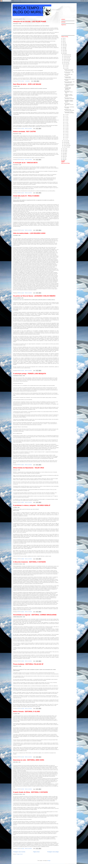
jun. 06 (65, 134)
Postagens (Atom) (19, 854)
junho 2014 (66, 63)
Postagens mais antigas (53, 851)
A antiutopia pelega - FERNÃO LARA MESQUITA (29, 373)
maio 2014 (65, 140)
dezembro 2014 (66, 54)
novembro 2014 (66, 56)
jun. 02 (65, 137)
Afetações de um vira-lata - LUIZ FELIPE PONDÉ (29, 21)
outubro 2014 (66, 57)
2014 (64, 53)
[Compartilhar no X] (36, 81)
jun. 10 (65, 128)
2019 (64, 45)
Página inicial (36, 851)
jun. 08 (65, 131)
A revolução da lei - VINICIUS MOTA (25, 162)
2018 (64, 47)
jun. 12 (65, 125)
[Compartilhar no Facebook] (37, 81)
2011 (64, 151)
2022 (64, 41)
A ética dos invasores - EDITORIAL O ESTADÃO (29, 562)
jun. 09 (65, 129)
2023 (64, 39)
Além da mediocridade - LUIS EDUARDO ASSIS (29, 233)
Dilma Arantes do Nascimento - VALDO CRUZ (28, 468)
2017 (64, 48)
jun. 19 (65, 119)
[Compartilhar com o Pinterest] (38, 81)
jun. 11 (65, 126)
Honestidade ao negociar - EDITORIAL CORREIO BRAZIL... (68, 101)
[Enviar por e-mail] (34, 81)
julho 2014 (65, 62)
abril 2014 (65, 142)
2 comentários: (27, 81)
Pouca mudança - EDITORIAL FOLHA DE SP (28, 664)
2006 (64, 159)
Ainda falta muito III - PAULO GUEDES (26, 196)
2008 (64, 156)
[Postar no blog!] (35, 81)
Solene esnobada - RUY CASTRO (24, 131)
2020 (64, 44)
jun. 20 (65, 117)
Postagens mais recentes (19, 851)
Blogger (49, 860)
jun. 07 (65, 132)
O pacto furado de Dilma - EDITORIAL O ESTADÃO (30, 792)
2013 (64, 148)
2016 (64, 50)
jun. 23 (65, 68)
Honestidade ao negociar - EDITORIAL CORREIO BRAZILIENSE (35, 615)
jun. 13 (65, 123)
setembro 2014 (66, 59)
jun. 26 (65, 65)
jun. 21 (65, 116)
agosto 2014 (66, 60)
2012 (64, 150)
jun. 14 (65, 122)
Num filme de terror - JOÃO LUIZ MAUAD (27, 84)
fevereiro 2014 (66, 145)
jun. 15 (65, 120)
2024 (64, 38)
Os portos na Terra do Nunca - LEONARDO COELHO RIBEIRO (34, 296)
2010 (64, 153)
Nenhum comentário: (28, 128)
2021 (64, 42)
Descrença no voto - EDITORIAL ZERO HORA (28, 760)
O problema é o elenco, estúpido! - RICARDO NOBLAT (31, 505)
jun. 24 (65, 66)
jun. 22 (65, 114)
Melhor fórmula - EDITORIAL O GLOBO (26, 711)
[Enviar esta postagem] (32, 81)
